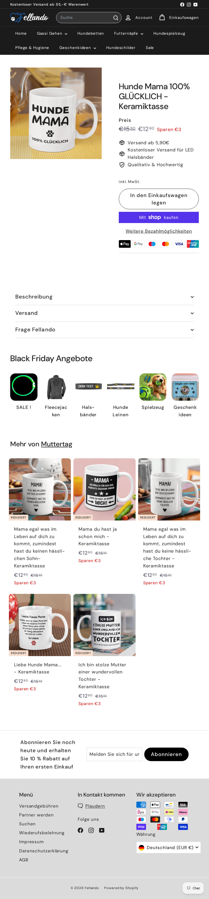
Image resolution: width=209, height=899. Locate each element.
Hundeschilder (121, 47)
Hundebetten (90, 33)
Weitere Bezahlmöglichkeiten (159, 231)
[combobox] (89, 17)
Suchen (27, 824)
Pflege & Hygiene (32, 47)
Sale (150, 47)
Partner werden (36, 815)
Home (21, 33)
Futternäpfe (126, 33)
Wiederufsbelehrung (41, 833)
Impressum (31, 841)
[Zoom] (56, 113)
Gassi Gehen (50, 33)
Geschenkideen (75, 47)
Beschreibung (34, 296)
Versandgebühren (39, 806)
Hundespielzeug (169, 33)
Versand (26, 313)
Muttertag (56, 444)
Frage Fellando (35, 329)
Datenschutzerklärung (43, 851)
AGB (23, 860)
